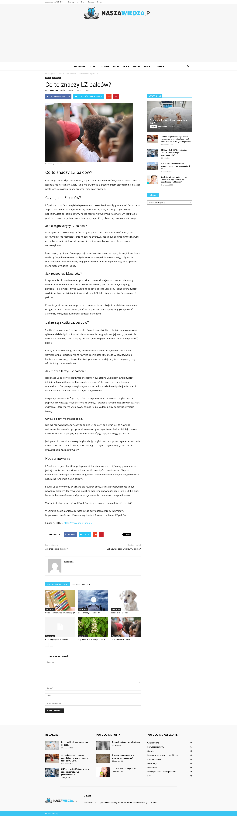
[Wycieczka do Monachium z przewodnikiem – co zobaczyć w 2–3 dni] (152, 166)
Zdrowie (159, 66)
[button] (188, 66)
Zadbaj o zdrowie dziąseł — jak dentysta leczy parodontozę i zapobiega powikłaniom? (174, 179)
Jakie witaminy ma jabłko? (124, 768)
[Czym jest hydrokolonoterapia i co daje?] (169, 116)
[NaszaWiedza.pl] (118, 13)
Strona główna (73, 2)
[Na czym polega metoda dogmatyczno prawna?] (103, 758)
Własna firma (153, 742)
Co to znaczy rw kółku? (120, 639)
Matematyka (56, 78)
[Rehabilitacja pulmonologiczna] (103, 745)
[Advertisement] (118, 42)
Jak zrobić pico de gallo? (56, 549)
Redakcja (54, 90)
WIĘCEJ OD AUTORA (81, 584)
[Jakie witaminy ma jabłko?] (103, 772)
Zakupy (148, 66)
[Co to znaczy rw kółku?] (126, 627)
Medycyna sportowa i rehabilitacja (162, 755)
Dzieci (93, 66)
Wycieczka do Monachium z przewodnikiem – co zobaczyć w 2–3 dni (176, 165)
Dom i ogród (79, 66)
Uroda (136, 66)
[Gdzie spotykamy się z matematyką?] (60, 600)
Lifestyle (104, 66)
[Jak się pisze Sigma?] (126, 600)
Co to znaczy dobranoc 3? (89, 613)
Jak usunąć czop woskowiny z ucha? (124, 549)
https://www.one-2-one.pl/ (78, 522)
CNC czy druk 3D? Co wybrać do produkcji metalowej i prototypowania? (174, 152)
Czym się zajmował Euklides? (57, 639)
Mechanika (152, 767)
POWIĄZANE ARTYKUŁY (57, 584)
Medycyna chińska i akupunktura (161, 771)
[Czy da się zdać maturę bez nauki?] (93, 627)
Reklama (91, 2)
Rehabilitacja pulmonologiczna (126, 742)
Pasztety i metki (154, 759)
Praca (126, 66)
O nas (83, 2)
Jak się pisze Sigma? (119, 613)
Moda (116, 66)
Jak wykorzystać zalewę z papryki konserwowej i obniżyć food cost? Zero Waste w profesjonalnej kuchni (176, 139)
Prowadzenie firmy (155, 747)
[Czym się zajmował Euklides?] (60, 627)
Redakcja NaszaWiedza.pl (169, 126)
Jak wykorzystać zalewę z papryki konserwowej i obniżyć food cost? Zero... (74, 758)
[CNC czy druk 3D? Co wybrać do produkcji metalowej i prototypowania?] (152, 153)
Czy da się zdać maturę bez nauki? (92, 639)
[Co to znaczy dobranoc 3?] (93, 600)
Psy (148, 775)
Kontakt (99, 2)
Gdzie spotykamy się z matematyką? (60, 613)
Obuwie (150, 751)
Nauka (48, 78)
